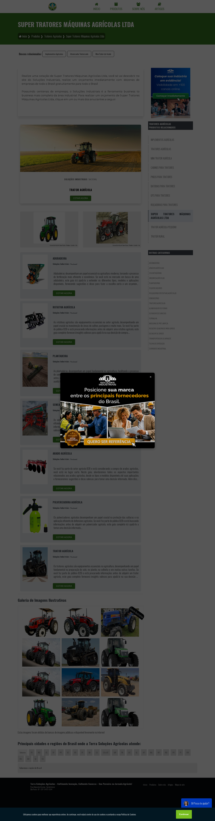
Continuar (184, 814)
